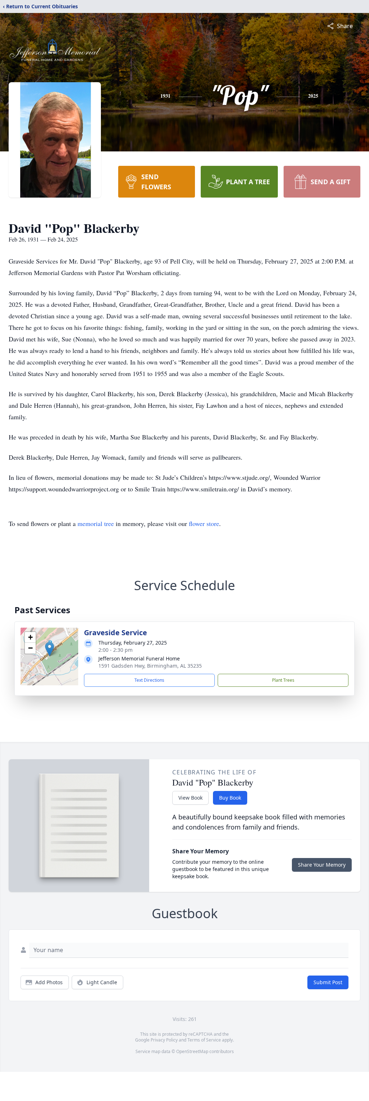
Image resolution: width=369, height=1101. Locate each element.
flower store (204, 523)
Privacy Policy (164, 1040)
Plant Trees (283, 680)
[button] (49, 649)
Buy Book (230, 797)
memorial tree (95, 523)
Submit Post (328, 982)
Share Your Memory (322, 864)
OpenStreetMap (192, 1051)
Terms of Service (204, 1040)
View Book (190, 797)
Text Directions (149, 680)
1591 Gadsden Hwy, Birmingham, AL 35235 (150, 665)
